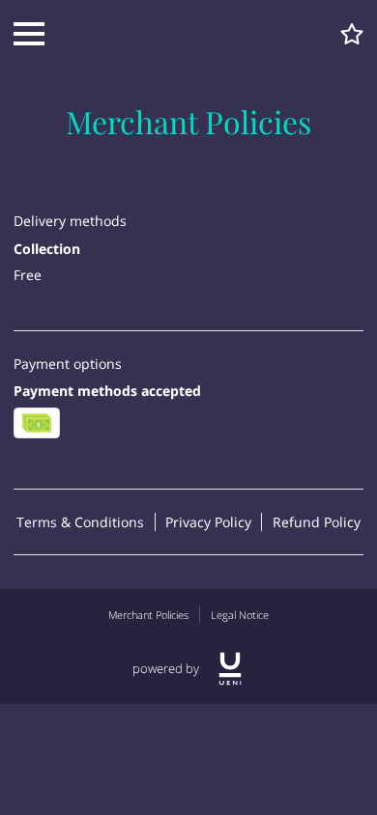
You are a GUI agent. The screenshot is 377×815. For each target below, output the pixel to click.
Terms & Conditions (80, 522)
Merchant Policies (148, 614)
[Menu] (29, 33)
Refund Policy (317, 522)
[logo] (230, 669)
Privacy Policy (208, 522)
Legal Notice (240, 614)
